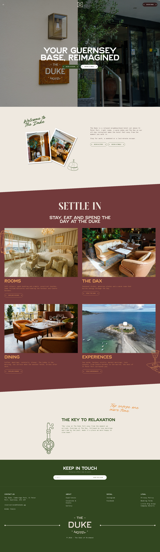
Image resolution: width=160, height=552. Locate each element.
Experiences (71, 498)
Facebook (110, 501)
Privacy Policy (147, 498)
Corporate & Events (71, 502)
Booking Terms (147, 501)
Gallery (69, 506)
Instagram (111, 498)
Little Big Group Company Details (148, 505)
